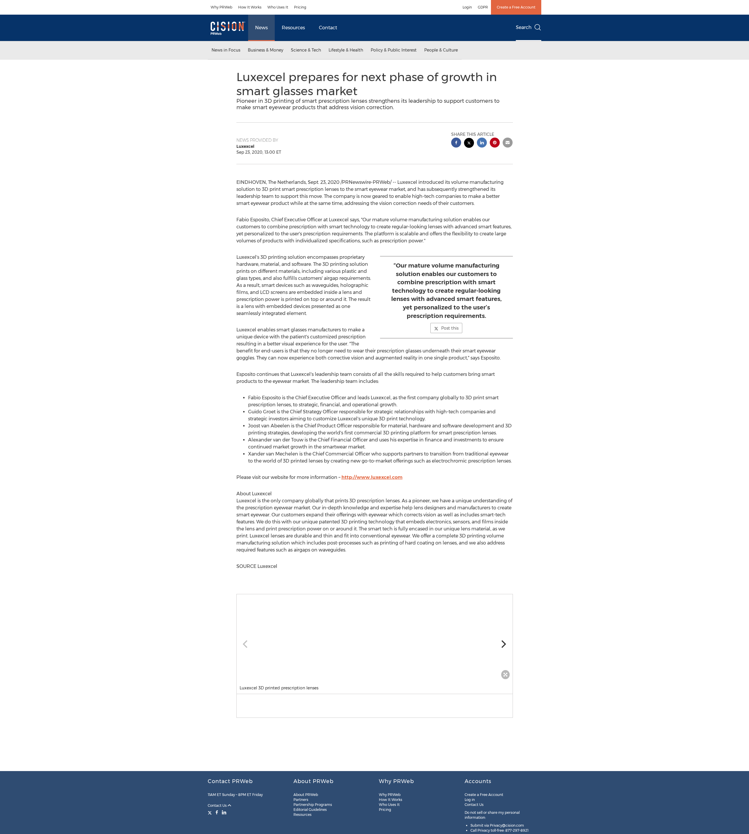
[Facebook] (216, 812)
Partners (300, 799)
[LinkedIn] (224, 812)
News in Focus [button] (226, 50)
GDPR (483, 7)
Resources (293, 27)
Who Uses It (277, 7)
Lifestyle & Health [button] (346, 50)
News (261, 27)
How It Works (250, 7)
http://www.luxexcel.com (372, 477)
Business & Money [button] (265, 50)
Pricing (300, 7)
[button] (375, 638)
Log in (470, 799)
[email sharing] (508, 143)
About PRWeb (305, 794)
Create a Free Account (516, 7)
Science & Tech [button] (306, 50)
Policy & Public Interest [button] (394, 50)
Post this (449, 328)
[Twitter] (210, 812)
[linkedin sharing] (482, 143)
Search (524, 27)
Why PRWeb (221, 7)
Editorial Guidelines (310, 809)
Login (467, 7)
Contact (328, 27)
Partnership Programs (312, 804)
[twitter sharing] (469, 143)
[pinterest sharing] (495, 143)
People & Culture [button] (441, 50)
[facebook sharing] (456, 143)
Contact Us (218, 805)
